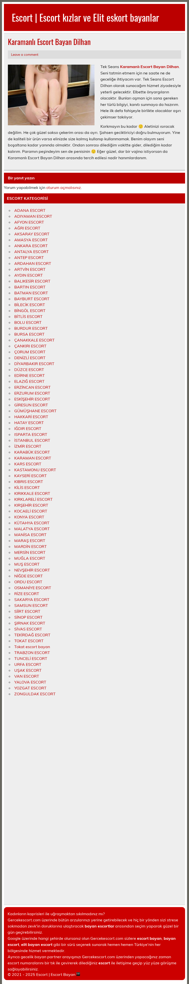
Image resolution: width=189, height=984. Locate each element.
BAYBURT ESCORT (31, 298)
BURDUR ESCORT (31, 328)
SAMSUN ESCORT (31, 605)
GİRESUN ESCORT (31, 404)
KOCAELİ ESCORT (30, 511)
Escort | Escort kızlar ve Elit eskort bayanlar (85, 17)
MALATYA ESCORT (32, 528)
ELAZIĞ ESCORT (29, 381)
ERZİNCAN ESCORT (32, 387)
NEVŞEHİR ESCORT (32, 570)
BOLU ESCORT (28, 322)
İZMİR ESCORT (27, 446)
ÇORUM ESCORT (30, 351)
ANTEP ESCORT (29, 257)
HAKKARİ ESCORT (31, 416)
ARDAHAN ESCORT (32, 263)
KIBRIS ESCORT (28, 481)
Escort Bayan (63, 974)
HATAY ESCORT (29, 422)
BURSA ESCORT (29, 334)
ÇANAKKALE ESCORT (34, 340)
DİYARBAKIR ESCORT (34, 363)
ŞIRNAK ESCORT (29, 623)
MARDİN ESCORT (30, 546)
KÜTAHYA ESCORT (31, 522)
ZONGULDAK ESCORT (35, 693)
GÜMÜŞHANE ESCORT (35, 410)
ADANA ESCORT (30, 210)
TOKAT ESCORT (29, 640)
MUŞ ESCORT (27, 564)
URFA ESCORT (27, 664)
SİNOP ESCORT (28, 617)
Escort (42, 974)
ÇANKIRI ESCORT (30, 345)
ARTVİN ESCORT (30, 269)
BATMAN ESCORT (31, 292)
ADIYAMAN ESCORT (33, 216)
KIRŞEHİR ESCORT (31, 505)
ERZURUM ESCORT (32, 393)
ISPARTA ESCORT (30, 434)
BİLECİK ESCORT (29, 304)
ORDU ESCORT (28, 581)
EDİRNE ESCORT (29, 375)
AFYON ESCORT (29, 222)
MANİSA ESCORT (30, 534)
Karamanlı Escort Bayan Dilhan (149, 66)
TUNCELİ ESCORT (30, 658)
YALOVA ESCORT (30, 682)
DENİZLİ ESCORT (30, 357)
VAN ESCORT (26, 676)
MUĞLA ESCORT (29, 558)
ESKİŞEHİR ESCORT (32, 399)
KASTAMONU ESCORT (35, 469)
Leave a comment (24, 54)
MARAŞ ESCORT (29, 540)
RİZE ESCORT (26, 593)
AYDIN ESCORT (28, 275)
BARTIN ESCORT (30, 287)
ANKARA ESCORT (31, 245)
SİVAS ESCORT (28, 629)
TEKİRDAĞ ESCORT (32, 634)
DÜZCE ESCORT (29, 369)
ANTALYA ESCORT (31, 251)
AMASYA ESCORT (31, 239)
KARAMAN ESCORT (32, 458)
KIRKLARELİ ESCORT (33, 499)
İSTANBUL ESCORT (32, 440)
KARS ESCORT (27, 463)
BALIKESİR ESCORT (32, 281)
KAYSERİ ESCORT (30, 475)
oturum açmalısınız (63, 187)
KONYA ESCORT (29, 516)
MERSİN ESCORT (30, 552)
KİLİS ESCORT (27, 487)
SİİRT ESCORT (27, 611)
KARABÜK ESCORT (32, 452)
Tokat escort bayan (32, 646)
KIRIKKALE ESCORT (32, 493)
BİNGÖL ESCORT (30, 310)
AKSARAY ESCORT (31, 233)
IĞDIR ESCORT (27, 428)
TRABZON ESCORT (32, 652)
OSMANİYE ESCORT (32, 587)
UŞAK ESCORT (28, 670)
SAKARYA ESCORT (31, 599)
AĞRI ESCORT (27, 228)
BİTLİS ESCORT (28, 316)
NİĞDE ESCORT (28, 575)
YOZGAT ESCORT (30, 687)
